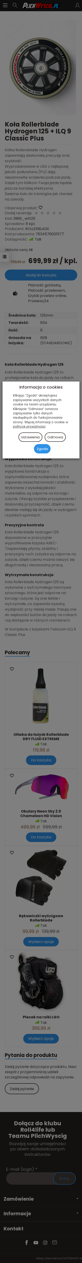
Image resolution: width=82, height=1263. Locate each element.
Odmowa (55, 437)
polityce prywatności (29, 426)
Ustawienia (30, 437)
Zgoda (42, 448)
